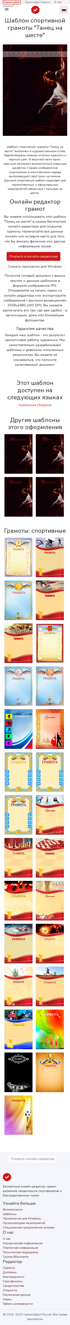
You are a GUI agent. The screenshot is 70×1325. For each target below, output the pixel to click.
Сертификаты (13, 1281)
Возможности (12, 1210)
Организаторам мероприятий (24, 1223)
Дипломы (10, 1272)
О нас (7, 1239)
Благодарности (13, 1277)
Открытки (10, 1290)
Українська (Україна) (35, 405)
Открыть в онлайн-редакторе (33, 256)
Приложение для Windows (22, 1219)
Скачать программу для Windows (35, 266)
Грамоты (9, 1268)
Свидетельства (13, 1286)
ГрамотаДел (12, 2)
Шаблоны (9, 1214)
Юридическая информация (22, 1243)
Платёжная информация (20, 1248)
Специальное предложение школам (28, 1227)
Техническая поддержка (20, 1252)
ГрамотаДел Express (37, 2)
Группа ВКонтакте (16, 1257)
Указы (7, 1299)
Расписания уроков (16, 1295)
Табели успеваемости (18, 1304)
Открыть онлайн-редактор (33, 1159)
